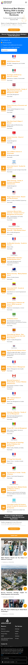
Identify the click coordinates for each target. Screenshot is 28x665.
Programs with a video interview (11, 47)
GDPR (2, 636)
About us (3, 629)
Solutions (17, 636)
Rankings (17, 629)
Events (16, 633)
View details (9, 65)
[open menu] (26, 2)
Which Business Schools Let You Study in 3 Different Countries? (14, 558)
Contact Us (4, 644)
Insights (17, 631)
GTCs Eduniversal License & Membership (7, 638)
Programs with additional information (12, 45)
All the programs (7, 42)
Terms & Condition (5, 631)
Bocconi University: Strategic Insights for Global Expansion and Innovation (14, 593)
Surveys (17, 638)
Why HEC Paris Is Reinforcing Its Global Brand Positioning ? (14, 610)
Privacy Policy (4, 633)
